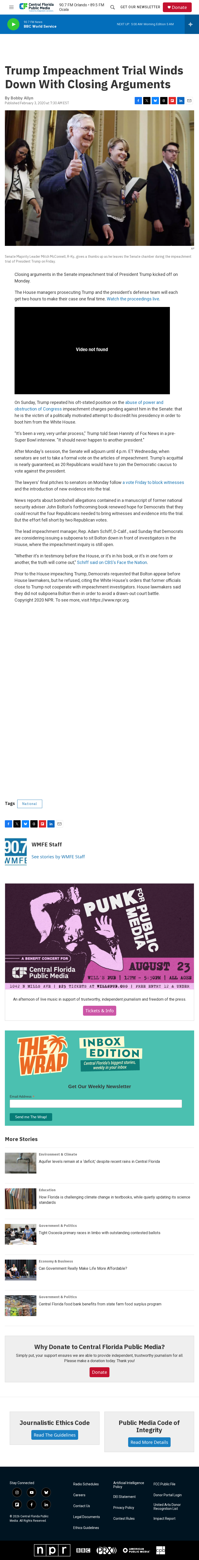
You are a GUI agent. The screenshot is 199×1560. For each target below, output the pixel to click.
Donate (179, 7)
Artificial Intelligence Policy (128, 1485)
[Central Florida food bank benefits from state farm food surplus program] (20, 1305)
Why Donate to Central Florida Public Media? (99, 1347)
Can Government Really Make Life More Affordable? (83, 1268)
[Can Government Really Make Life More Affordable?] (20, 1270)
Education (47, 1190)
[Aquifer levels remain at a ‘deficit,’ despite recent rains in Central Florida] (20, 1163)
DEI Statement (124, 1497)
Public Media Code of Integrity (149, 1426)
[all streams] (192, 24)
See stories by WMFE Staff (58, 857)
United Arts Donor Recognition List (167, 1507)
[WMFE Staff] (16, 851)
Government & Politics (58, 1225)
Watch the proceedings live (133, 298)
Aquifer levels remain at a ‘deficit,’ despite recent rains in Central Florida (99, 1161)
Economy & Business (56, 1261)
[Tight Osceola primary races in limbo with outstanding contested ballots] (20, 1234)
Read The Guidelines (55, 1435)
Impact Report (164, 1518)
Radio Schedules (86, 1484)
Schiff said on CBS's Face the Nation (112, 562)
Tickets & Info (99, 1010)
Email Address (22, 1096)
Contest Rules (124, 1518)
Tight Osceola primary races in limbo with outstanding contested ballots (99, 1232)
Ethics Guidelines (86, 1528)
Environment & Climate (58, 1154)
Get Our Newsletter (140, 7)
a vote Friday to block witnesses (153, 482)
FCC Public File (164, 1484)
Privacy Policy (123, 1508)
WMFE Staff (47, 844)
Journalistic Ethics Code (54, 1422)
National (29, 804)
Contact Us (81, 1506)
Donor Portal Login (168, 1495)
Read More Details (149, 1442)
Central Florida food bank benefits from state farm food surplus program (100, 1304)
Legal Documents (86, 1517)
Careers (79, 1495)
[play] (13, 24)
